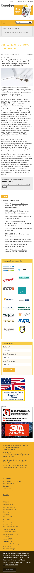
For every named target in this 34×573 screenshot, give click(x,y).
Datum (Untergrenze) (9, 354)
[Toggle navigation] (4, 22)
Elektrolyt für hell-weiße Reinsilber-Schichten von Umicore (16, 251)
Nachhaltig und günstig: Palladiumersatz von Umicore (16, 246)
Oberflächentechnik (9, 450)
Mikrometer (5, 124)
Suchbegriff (6, 347)
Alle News (16, 29)
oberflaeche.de (7, 446)
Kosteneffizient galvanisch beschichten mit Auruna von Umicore (17, 212)
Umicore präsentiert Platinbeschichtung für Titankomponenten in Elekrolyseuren (18, 223)
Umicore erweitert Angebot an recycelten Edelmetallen (18, 217)
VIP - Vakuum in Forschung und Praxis (15, 465)
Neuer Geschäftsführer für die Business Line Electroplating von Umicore (18, 240)
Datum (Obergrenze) (9, 361)
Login (11, 1)
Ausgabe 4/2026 (17, 12)
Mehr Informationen (11, 565)
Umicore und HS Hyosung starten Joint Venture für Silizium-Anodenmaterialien (16, 206)
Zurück (5, 196)
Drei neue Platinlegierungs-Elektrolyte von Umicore (17, 235)
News (9, 29)
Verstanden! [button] (9, 569)
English (30, 1)
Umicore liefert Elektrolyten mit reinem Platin (18, 230)
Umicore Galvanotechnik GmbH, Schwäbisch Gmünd (16, 186)
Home (4, 29)
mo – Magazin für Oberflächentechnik (15, 460)
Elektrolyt (18, 115)
